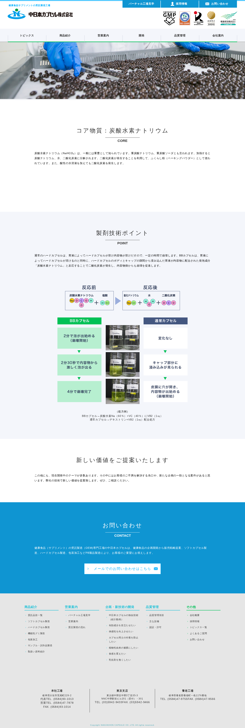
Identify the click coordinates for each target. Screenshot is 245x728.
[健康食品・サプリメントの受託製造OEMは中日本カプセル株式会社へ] (40, 10)
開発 (142, 35)
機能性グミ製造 (36, 633)
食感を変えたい (117, 653)
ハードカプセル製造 (39, 627)
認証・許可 (155, 627)
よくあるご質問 (198, 633)
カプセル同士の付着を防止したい (123, 639)
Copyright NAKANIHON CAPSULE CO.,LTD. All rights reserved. (122, 725)
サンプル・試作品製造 (40, 645)
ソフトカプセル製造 (39, 621)
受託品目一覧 (35, 615)
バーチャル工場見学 (79, 615)
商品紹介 (65, 35)
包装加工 (33, 639)
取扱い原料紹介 (36, 651)
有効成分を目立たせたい (122, 625)
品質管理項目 (156, 615)
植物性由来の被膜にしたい (123, 647)
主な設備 (154, 621)
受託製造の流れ (77, 627)
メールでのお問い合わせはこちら (122, 569)
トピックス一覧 (198, 627)
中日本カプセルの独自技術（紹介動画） (123, 617)
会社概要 (195, 615)
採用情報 (195, 621)
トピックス (27, 35)
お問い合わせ (197, 639)
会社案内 (218, 35)
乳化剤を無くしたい (120, 659)
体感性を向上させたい (121, 631)
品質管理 (179, 35)
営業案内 (103, 35)
